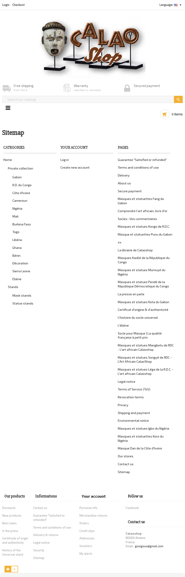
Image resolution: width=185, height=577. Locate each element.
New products (11, 515)
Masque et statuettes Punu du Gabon (145, 234)
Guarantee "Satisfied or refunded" (142, 160)
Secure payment (130, 191)
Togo (15, 232)
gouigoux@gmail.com (149, 546)
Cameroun (19, 200)
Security (38, 550)
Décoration (20, 263)
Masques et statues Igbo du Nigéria (143, 428)
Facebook (132, 508)
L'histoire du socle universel (138, 317)
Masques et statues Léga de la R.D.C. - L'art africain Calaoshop (145, 371)
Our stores (125, 456)
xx (119, 242)
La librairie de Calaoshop (135, 250)
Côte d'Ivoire (21, 193)
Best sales (9, 523)
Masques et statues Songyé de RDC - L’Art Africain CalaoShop (145, 359)
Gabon (17, 177)
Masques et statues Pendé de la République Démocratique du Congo (143, 284)
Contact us (126, 464)
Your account (94, 496)
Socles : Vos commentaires (137, 219)
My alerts (85, 553)
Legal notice (126, 381)
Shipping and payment (134, 413)
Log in (64, 160)
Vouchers (85, 546)
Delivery (124, 175)
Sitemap (124, 472)
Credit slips (87, 531)
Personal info (88, 508)
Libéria (17, 240)
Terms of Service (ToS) (134, 389)
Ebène (16, 279)
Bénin (16, 255)
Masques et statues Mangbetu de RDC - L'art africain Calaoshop (146, 347)
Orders (84, 523)
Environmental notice (133, 420)
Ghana (17, 248)
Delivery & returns (45, 535)
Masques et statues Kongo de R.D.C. (144, 226)
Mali (15, 216)
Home (7, 160)
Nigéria (17, 208)
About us (124, 183)
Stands (13, 287)
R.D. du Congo (22, 185)
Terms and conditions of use (138, 167)
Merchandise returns (93, 515)
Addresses (87, 538)
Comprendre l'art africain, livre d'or (142, 211)
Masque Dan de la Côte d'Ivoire (140, 448)
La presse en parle (131, 294)
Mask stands (21, 295)
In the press (10, 531)
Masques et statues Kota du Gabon (143, 302)
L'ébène (123, 325)
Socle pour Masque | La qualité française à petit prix (140, 335)
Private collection (20, 168)
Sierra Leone (21, 271)
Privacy (123, 405)
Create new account (75, 167)
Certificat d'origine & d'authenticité (143, 309)
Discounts (9, 508)
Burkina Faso (21, 224)
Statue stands (22, 303)
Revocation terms (131, 397)
